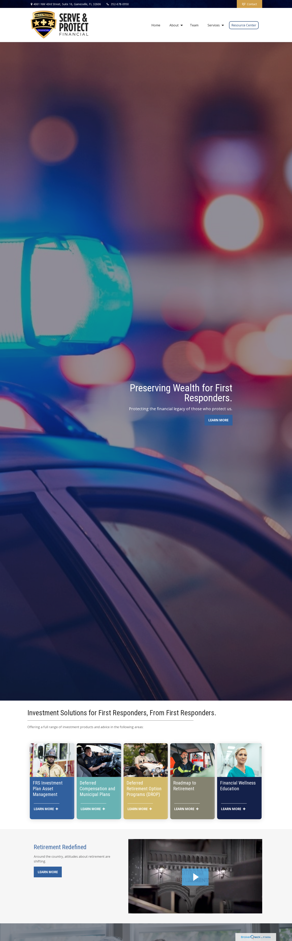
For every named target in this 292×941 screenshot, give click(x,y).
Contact (252, 4)
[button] (156, 25)
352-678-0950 (120, 4)
